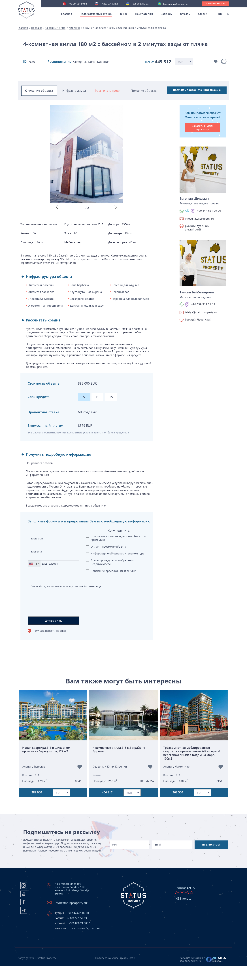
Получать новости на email (50, 630)
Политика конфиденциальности (115, 958)
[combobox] (34, 563)
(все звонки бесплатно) (175, 4)
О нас (123, 14)
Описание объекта (39, 91)
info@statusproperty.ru (199, 218)
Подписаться (211, 844)
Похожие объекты (144, 91)
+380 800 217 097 (140, 4)
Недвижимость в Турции (96, 14)
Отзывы (185, 14)
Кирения (74, 27)
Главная (66, 14)
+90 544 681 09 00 (77, 4)
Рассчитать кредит (108, 91)
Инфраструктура (74, 91)
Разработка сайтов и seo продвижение (192, 959)
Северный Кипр (55, 27)
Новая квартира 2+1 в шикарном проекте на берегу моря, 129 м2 (46, 749)
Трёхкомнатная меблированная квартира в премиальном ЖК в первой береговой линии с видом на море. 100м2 (191, 753)
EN (227, 14)
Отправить (53, 621)
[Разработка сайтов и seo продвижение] (216, 959)
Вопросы (167, 14)
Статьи (202, 14)
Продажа (36, 27)
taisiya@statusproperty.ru (201, 312)
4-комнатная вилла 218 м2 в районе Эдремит (119, 749)
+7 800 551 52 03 (109, 4)
